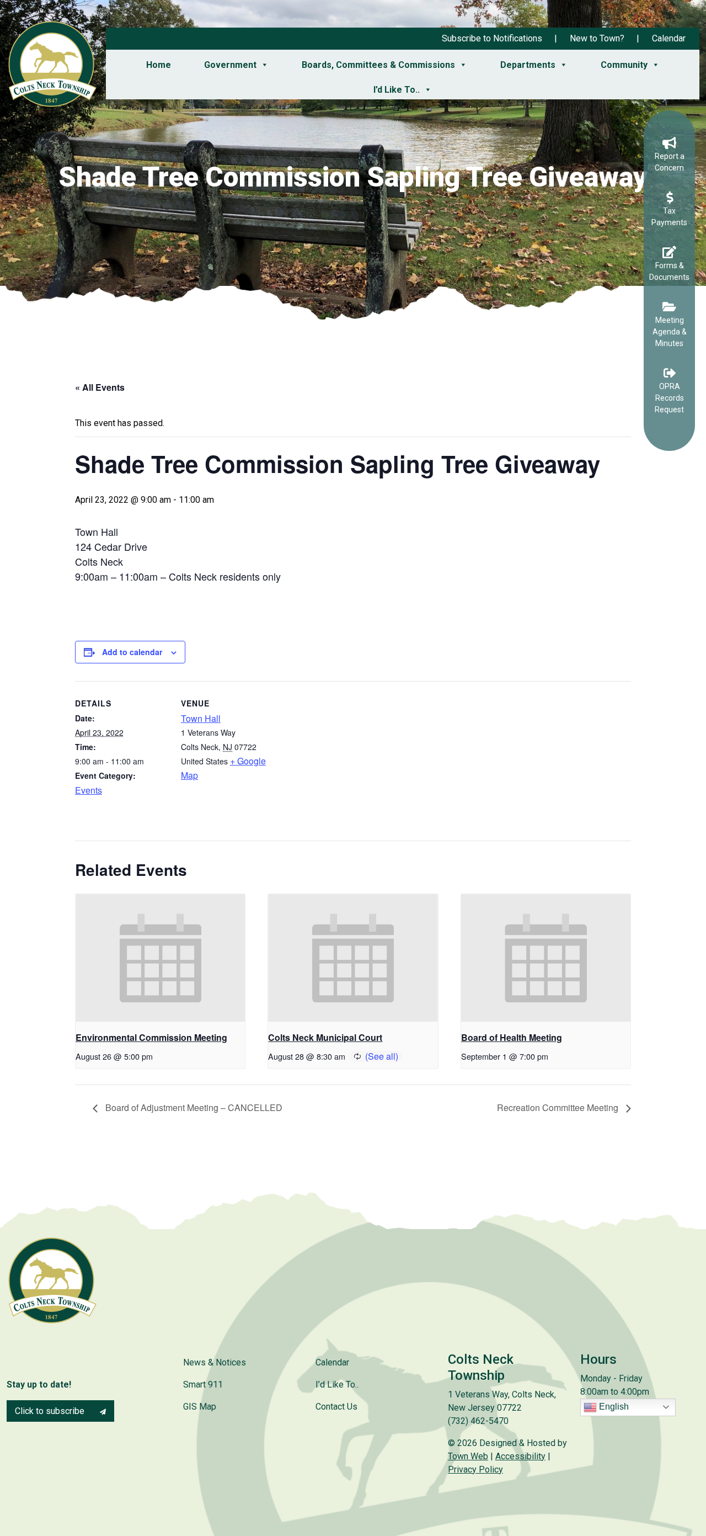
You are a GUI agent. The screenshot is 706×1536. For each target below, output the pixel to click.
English (613, 1406)
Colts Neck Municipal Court (325, 1037)
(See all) (381, 1056)
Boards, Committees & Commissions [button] (378, 65)
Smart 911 (203, 1384)
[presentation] (160, 957)
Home (158, 65)
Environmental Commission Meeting (151, 1037)
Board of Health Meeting (511, 1037)
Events (88, 790)
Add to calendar (132, 651)
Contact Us (336, 1406)
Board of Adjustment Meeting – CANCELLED (192, 1107)
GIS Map (199, 1406)
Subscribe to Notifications (492, 38)
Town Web (468, 1456)
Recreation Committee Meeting (559, 1107)
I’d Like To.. (396, 89)
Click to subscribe (51, 1411)
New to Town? (597, 38)
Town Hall (201, 718)
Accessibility (520, 1456)
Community (624, 65)
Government (230, 65)
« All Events (100, 387)
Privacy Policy (475, 1469)
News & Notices (214, 1362)
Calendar (669, 38)
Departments (527, 65)
